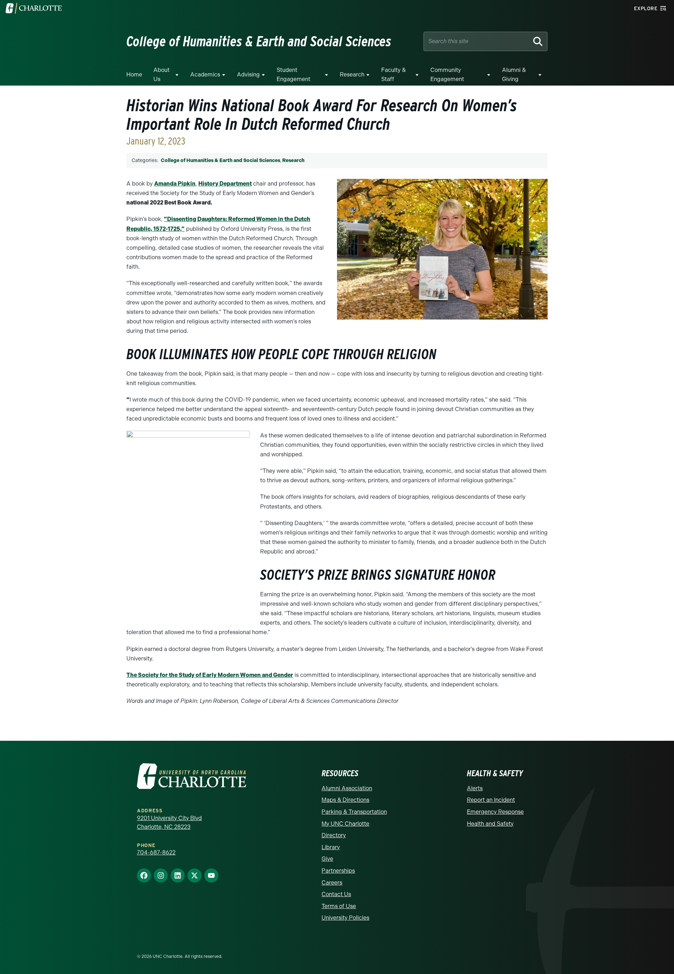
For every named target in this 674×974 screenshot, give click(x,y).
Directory (334, 835)
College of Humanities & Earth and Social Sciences (220, 160)
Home (134, 74)
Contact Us (336, 894)
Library (331, 847)
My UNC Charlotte (345, 823)
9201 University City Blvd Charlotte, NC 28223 (169, 823)
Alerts (475, 788)
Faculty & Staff (393, 74)
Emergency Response (495, 811)
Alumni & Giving (514, 74)
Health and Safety (490, 823)
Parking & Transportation (354, 811)
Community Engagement (447, 74)
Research (352, 74)
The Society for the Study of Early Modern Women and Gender (209, 675)
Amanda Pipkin (175, 183)
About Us (161, 74)
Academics (205, 74)
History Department (225, 183)
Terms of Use (339, 906)
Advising (248, 74)
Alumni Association (347, 788)
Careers (332, 882)
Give (327, 858)
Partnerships (338, 870)
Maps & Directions (345, 800)
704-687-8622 (156, 852)
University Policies (345, 917)
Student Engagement (293, 74)
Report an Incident (491, 800)
